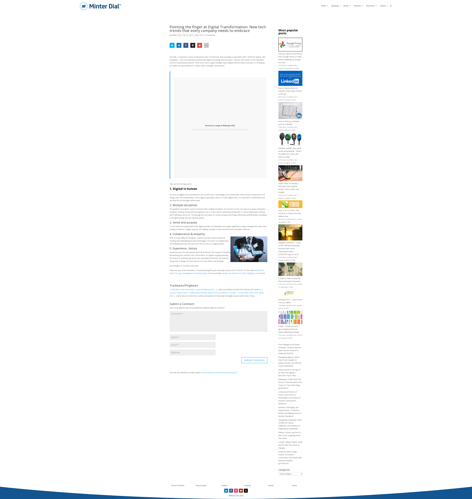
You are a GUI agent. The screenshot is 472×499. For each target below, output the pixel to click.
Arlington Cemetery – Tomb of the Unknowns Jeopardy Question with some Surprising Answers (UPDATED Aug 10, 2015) (289, 249)
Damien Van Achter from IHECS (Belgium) (238, 273)
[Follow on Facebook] (231, 491)
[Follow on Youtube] (241, 491)
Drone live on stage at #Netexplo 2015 (220, 126)
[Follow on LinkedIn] (226, 491)
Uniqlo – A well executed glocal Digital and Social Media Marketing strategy (288, 329)
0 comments (210, 35)
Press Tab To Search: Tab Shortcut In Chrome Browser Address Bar (289, 213)
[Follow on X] (246, 491)
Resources (370, 6)
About (323, 6)
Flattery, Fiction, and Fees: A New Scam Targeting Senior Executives (289, 435)
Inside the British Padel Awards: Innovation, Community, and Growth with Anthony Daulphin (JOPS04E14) (290, 458)
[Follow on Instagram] (236, 491)
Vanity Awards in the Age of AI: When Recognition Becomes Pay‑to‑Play (289, 373)
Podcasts (357, 6)
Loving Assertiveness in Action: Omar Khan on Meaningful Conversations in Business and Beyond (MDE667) (289, 398)
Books (346, 6)
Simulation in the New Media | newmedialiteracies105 (192, 289)
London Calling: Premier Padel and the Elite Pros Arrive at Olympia (290, 445)
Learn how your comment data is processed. (219, 372)
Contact (383, 6)
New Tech (199, 35)
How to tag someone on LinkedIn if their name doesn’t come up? (290, 91)
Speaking (334, 6)
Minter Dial (176, 35)
